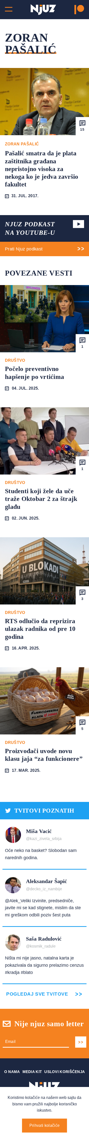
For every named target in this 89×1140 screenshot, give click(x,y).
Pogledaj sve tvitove (37, 994)
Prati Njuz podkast (24, 249)
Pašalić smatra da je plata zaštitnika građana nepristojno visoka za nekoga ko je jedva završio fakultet (41, 169)
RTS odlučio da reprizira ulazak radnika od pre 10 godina (40, 628)
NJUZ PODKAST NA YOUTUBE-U (30, 228)
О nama (12, 1072)
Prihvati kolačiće (44, 1125)
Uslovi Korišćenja (64, 1072)
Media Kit (32, 1072)
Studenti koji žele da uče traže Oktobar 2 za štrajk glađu (41, 498)
